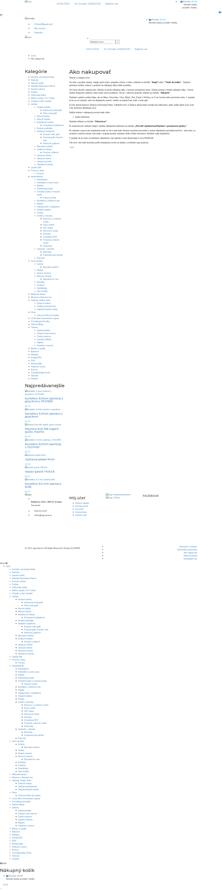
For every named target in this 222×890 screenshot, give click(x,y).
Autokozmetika (43, 330)
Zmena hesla (81, 512)
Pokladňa (38, 32)
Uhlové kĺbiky (37, 324)
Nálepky (34, 354)
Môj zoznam (39, 28)
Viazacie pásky (49, 197)
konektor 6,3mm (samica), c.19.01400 (43, 446)
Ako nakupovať (190, 552)
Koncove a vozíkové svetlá (36, 705)
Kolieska (34, 80)
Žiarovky (41, 258)
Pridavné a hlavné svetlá (35, 723)
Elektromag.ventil (45, 188)
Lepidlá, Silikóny (44, 339)
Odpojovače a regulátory (48, 206)
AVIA (33, 360)
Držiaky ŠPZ (36, 357)
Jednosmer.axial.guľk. (52, 110)
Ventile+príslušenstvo (46, 306)
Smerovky (47, 245)
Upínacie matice (44, 158)
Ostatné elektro (44, 209)
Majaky (40, 203)
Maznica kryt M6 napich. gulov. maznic (42, 430)
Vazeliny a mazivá (45, 345)
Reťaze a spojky (38, 348)
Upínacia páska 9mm (40, 459)
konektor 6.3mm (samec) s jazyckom (44, 415)
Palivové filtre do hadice (48, 315)
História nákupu (82, 503)
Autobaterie (42, 179)
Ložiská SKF (36, 167)
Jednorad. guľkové (51, 143)
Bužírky (40, 185)
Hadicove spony (38, 366)
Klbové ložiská (43, 119)
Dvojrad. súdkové (51, 152)
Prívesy (40, 173)
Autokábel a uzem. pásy (47, 182)
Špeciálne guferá (50, 267)
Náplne (40, 342)
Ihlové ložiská (43, 116)
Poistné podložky (44, 128)
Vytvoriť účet (81, 515)
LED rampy (48, 227)
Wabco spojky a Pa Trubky (43, 98)
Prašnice (41, 285)
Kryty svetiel (48, 224)
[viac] (5, 884)
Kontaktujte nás (190, 558)
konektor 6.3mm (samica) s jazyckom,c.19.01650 (44, 400)
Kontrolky (47, 252)
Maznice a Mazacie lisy (41, 297)
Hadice (40, 270)
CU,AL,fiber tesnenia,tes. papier (45, 318)
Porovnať (79, 509)
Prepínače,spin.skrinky (53, 255)
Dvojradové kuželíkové (53, 125)
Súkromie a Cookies (188, 546)
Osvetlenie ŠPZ (50, 236)
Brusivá (34, 369)
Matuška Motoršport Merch (43, 86)
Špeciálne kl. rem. (51, 279)
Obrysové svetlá (50, 230)
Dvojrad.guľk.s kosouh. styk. (36, 629)
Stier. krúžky (42, 291)
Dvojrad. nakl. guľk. (51, 134)
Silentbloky (42, 288)
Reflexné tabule (38, 294)
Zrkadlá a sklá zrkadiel (41, 101)
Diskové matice (44, 303)
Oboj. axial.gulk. (50, 113)
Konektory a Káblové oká (48, 200)
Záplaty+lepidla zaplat (47, 309)
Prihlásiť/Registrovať (43, 24)
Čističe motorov (44, 336)
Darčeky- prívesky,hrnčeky (42, 77)
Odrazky (47, 233)
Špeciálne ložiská (44, 146)
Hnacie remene (44, 273)
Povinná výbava (38, 89)
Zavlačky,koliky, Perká (40, 372)
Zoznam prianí (81, 506)
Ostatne (34, 378)
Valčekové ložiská (45, 164)
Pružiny (34, 92)
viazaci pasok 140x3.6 (40, 471)
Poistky (40, 212)
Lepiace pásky (37, 83)
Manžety (41, 282)
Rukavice (35, 351)
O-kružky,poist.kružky (40, 321)
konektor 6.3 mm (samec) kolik (43, 485)
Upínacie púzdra (44, 161)
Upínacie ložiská (44, 155)
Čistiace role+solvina (46, 333)
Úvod (33, 55)
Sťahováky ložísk (38, 95)
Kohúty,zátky (36, 363)
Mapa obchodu (190, 555)
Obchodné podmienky (187, 549)
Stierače (34, 375)
